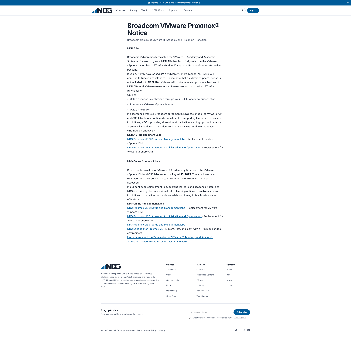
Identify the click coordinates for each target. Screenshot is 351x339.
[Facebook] (240, 330)
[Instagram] (244, 330)
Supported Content (205, 275)
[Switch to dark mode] (243, 10)
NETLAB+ (157, 10)
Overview (200, 269)
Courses (120, 10)
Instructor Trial (202, 290)
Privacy (161, 330)
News (229, 280)
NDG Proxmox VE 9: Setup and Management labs (156, 224)
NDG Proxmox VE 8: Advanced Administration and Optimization (164, 147)
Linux (168, 285)
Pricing (133, 10)
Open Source (172, 296)
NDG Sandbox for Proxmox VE (145, 228)
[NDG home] (102, 10)
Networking (171, 290)
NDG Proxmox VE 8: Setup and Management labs (156, 139)
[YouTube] (248, 330)
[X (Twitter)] (236, 330)
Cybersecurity (172, 280)
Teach (144, 10)
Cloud (169, 275)
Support (173, 10)
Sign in (253, 10)
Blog (228, 275)
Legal (139, 330)
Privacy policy (240, 318)
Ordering (200, 285)
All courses (171, 269)
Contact (188, 10)
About (229, 269)
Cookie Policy (150, 330)
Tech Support (202, 296)
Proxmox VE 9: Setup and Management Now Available (175, 3)
